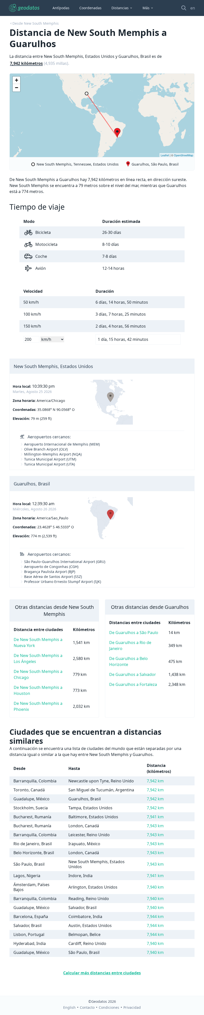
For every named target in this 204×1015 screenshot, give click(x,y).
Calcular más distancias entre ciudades (102, 973)
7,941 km (155, 817)
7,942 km (155, 781)
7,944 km (155, 916)
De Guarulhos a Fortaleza (133, 684)
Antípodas (60, 7)
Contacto (87, 1007)
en (192, 8)
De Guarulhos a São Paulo (133, 632)
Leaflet (165, 155)
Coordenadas (90, 7)
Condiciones (109, 1007)
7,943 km (155, 826)
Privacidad (132, 1007)
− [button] (16, 88)
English (69, 1007)
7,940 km (155, 887)
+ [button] (16, 80)
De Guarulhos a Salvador (132, 674)
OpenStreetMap (183, 155)
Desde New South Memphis (35, 23)
